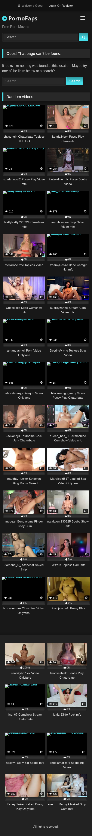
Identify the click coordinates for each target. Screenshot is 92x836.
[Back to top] (78, 823)
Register (67, 5)
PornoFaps (22, 18)
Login (52, 5)
